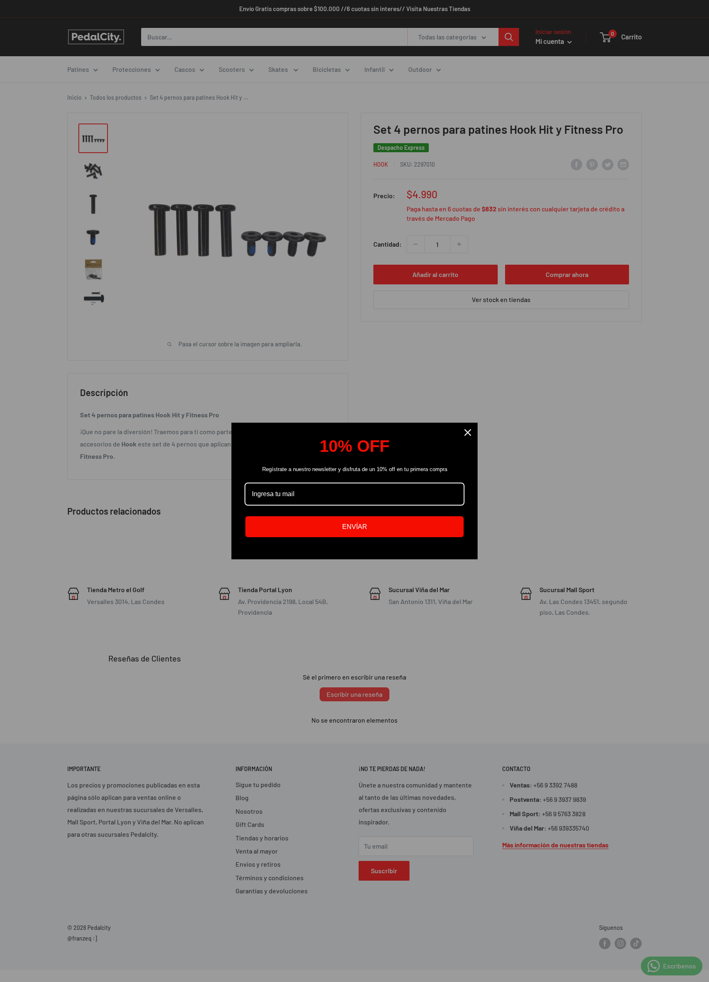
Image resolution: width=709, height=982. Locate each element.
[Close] (468, 432)
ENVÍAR (354, 526)
